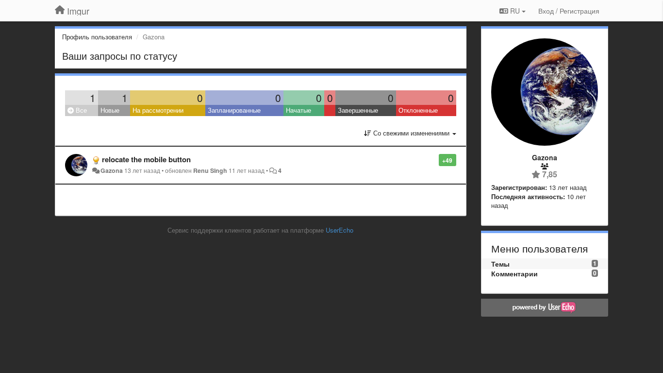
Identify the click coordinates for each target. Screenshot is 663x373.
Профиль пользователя (97, 36)
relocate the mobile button (146, 159)
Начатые (298, 110)
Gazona (111, 170)
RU (515, 11)
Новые (109, 110)
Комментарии (514, 273)
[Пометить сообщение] (433, 159)
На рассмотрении (158, 110)
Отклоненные (418, 110)
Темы (500, 264)
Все (80, 110)
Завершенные (358, 110)
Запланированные (234, 110)
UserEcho (339, 230)
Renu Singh (210, 170)
